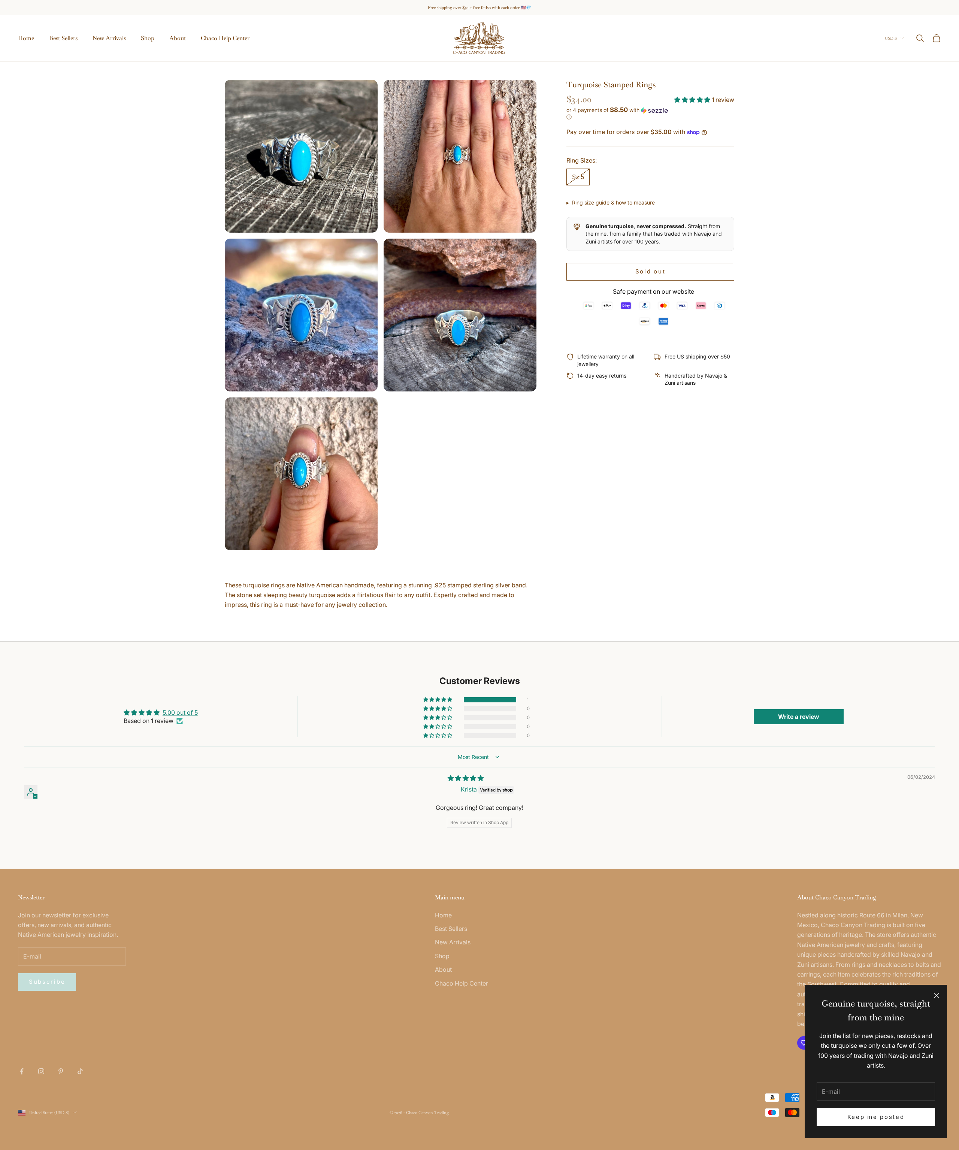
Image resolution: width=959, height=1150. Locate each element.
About (177, 38)
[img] (466, 778)
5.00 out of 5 (180, 712)
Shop (147, 38)
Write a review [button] (798, 716)
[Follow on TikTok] (80, 1071)
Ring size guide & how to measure (613, 202)
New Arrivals (109, 38)
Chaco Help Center (225, 38)
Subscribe (47, 981)
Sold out (650, 271)
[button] (693, 99)
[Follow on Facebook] (21, 1071)
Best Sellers (63, 38)
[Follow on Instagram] (41, 1071)
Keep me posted (876, 1116)
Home (26, 38)
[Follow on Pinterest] (60, 1071)
